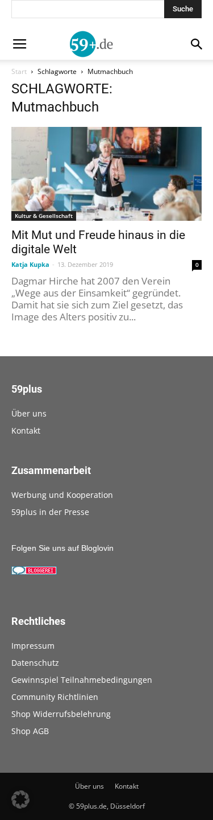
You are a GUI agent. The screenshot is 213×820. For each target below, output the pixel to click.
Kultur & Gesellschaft (44, 216)
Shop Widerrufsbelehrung (61, 713)
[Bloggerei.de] (34, 571)
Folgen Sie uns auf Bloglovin (62, 548)
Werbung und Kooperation (62, 494)
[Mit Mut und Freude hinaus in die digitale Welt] (106, 174)
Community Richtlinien (54, 696)
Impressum (33, 645)
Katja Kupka (30, 264)
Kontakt (25, 430)
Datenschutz (35, 662)
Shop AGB (30, 731)
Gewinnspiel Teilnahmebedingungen (81, 679)
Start (19, 71)
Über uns (29, 413)
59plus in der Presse (50, 511)
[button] (20, 799)
